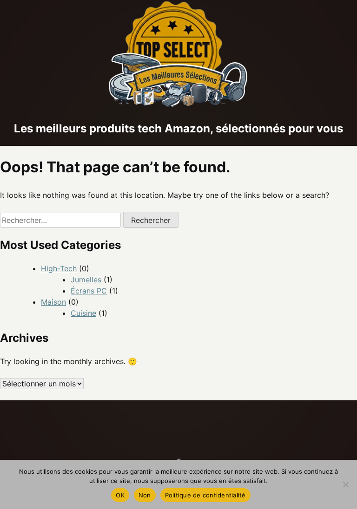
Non (145, 495)
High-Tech (59, 268)
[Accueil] (178, 105)
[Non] (345, 484)
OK (120, 495)
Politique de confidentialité (205, 495)
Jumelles (86, 279)
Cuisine (83, 313)
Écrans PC (89, 290)
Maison (53, 302)
